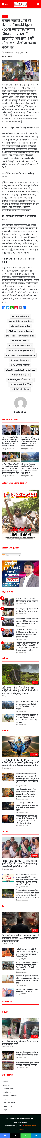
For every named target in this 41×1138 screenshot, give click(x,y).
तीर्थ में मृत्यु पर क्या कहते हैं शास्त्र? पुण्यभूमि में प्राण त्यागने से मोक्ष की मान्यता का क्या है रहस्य (27, 806)
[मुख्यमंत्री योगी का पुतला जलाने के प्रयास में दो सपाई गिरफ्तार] (8, 1065)
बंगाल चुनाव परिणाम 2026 (21, 379)
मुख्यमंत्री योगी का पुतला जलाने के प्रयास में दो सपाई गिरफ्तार (27, 1063)
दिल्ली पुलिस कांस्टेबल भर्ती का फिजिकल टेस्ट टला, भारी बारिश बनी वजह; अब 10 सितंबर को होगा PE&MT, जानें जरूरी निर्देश (27, 894)
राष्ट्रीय (5, 16)
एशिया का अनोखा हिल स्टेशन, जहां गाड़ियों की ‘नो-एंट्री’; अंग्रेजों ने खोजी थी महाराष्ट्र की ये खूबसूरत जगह (20, 690)
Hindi (7, 555)
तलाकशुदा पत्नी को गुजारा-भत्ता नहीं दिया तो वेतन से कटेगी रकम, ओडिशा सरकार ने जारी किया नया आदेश (30, 441)
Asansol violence (21, 316)
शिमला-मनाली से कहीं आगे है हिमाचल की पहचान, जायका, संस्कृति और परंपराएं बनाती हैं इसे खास (27, 718)
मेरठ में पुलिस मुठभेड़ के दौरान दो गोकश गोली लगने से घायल (27, 1053)
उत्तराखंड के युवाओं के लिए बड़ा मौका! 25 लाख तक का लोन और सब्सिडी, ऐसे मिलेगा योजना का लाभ (27, 979)
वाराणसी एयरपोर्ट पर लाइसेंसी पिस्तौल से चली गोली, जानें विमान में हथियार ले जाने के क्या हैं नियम (27, 966)
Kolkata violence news (21, 345)
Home (5, 1082)
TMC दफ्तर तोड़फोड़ (21, 365)
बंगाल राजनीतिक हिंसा (21, 384)
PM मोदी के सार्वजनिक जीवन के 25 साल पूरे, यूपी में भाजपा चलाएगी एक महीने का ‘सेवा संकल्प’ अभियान (10, 441)
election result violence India (21, 336)
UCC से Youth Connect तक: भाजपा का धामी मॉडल (27, 990)
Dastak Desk (9, 53)
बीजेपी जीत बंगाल (21, 389)
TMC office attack (21, 360)
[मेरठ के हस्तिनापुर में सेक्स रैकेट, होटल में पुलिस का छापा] (8, 602)
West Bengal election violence (21, 370)
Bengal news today (21, 326)
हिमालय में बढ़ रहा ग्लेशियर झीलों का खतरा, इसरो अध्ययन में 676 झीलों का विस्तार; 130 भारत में (29, 468)
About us (6, 1085)
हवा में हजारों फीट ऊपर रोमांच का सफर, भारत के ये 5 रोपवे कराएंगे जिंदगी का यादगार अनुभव (27, 705)
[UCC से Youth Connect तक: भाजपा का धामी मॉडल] (8, 992)
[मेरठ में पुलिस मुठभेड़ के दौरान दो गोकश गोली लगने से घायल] (8, 612)
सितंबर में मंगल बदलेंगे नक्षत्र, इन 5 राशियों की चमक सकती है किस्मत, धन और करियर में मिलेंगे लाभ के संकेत (27, 819)
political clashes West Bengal (21, 355)
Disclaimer (7, 1092)
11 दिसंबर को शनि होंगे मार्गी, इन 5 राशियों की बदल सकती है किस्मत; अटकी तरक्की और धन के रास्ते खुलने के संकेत (20, 762)
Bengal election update (21, 321)
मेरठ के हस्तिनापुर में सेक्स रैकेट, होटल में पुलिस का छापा (20, 1043)
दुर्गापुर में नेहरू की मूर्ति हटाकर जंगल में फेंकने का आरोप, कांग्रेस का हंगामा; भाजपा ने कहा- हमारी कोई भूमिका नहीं (10, 468)
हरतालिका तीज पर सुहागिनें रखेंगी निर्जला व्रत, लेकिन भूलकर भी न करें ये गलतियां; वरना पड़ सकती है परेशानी (26, 793)
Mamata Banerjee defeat (21, 350)
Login (5, 1110)
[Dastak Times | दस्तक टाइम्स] (20, 4)
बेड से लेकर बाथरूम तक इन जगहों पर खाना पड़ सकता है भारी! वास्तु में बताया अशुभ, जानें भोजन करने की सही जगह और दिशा (27, 779)
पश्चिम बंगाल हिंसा (21, 375)
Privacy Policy (8, 1089)
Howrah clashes (21, 340)
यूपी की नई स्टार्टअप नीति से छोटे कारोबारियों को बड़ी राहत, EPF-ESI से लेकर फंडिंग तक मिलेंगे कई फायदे (27, 953)
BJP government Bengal (21, 331)
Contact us (7, 1106)
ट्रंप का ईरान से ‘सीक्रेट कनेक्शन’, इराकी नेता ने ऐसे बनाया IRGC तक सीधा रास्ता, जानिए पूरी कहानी (20, 938)
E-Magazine (7, 1099)
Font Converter (9, 1103)
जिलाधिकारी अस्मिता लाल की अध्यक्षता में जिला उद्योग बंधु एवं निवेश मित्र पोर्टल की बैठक (27, 621)
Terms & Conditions (10, 1096)
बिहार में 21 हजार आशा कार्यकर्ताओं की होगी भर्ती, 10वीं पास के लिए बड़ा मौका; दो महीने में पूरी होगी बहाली (19, 863)
